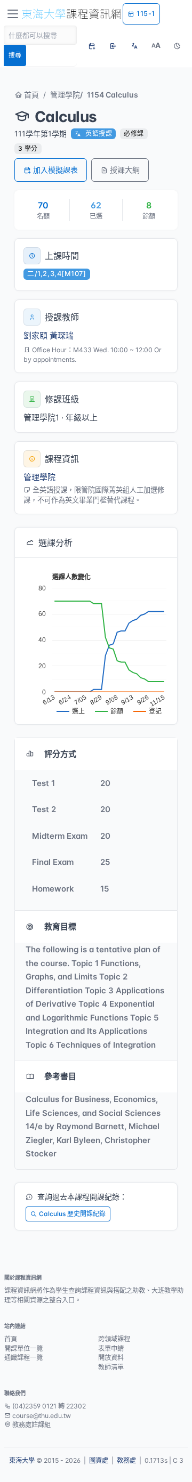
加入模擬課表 (55, 169)
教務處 (126, 1460)
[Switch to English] (134, 45)
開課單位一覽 (23, 1349)
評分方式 (60, 754)
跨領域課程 (114, 1339)
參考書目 (60, 1076)
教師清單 (111, 1367)
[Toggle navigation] (12, 13)
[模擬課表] (91, 45)
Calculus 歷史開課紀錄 (72, 1214)
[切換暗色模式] (177, 45)
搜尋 (15, 55)
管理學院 (65, 94)
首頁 (30, 94)
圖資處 (98, 1460)
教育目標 (60, 926)
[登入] (113, 45)
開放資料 (111, 1358)
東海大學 (22, 1460)
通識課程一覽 (23, 1358)
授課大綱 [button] (125, 169)
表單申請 (111, 1349)
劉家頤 (35, 335)
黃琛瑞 (62, 335)
